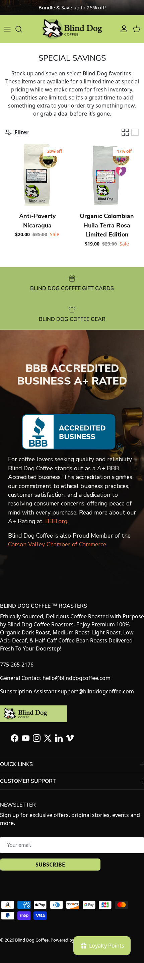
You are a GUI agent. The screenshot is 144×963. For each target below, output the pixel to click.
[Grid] (125, 132)
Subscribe (50, 864)
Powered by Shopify (70, 940)
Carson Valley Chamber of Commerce (57, 544)
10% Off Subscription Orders (72, 10)
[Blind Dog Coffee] (72, 29)
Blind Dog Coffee (32, 940)
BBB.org (56, 521)
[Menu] (7, 29)
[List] (135, 132)
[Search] (22, 29)
